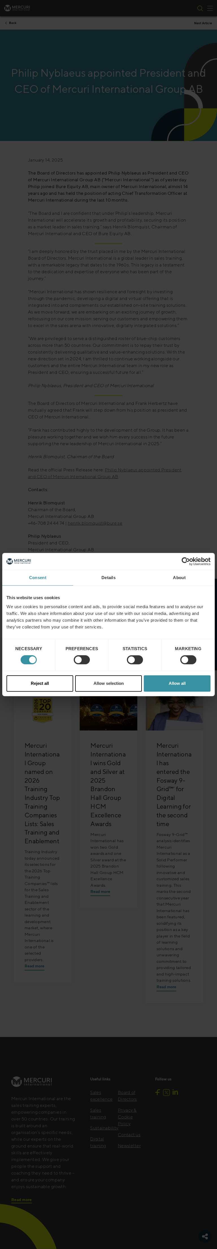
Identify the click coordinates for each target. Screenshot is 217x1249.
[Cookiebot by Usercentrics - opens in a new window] (186, 561)
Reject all (40, 683)
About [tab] (179, 577)
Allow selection (109, 683)
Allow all (177, 683)
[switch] (82, 659)
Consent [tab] (37, 577)
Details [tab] (108, 577)
